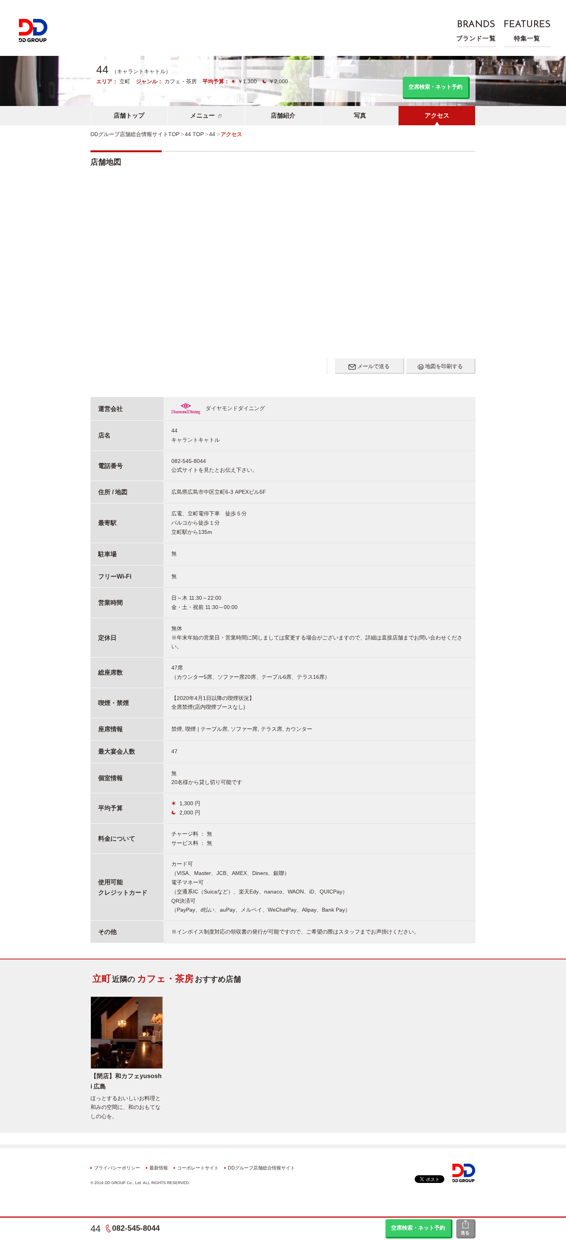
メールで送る (373, 366)
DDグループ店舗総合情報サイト (261, 1168)
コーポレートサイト (198, 1168)
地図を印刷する (443, 366)
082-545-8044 (136, 1228)
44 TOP (194, 134)
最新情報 (158, 1168)
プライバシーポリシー (117, 1168)
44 (95, 1228)
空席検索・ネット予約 (418, 1228)
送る (465, 1232)
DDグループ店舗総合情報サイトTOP (134, 134)
